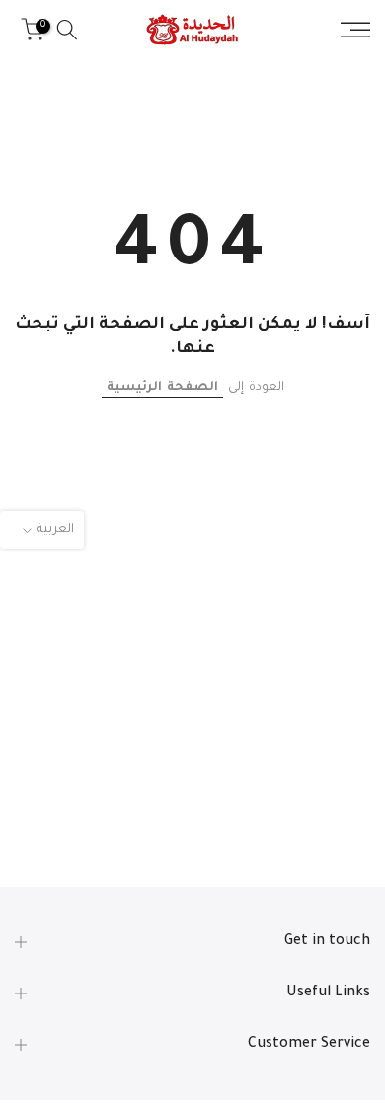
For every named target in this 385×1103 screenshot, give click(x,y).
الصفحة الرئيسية (162, 388)
